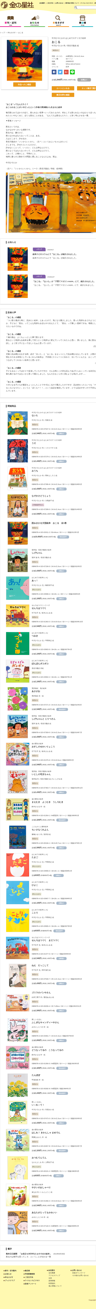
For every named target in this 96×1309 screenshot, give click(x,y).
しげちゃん (37, 553)
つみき (35, 636)
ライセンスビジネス (87, 3)
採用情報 (52, 1281)
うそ (34, 443)
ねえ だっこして (40, 965)
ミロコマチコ (50, 448)
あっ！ (35, 580)
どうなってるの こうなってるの (47, 1050)
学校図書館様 (30, 1274)
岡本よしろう (50, 475)
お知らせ (8, 1274)
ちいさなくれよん (40, 829)
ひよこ (35, 885)
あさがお (36, 691)
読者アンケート (30, 1284)
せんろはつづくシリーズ (41, 605)
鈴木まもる (46, 613)
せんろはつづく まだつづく (45, 940)
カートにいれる (63, 88)
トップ (2, 32)
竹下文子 (35, 613)
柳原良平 (48, 585)
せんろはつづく (39, 608)
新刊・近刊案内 (10, 1271)
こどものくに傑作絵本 (40, 827)
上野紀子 (48, 1162)
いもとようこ (45, 1192)
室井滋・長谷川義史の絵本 (41, 550)
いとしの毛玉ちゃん (41, 774)
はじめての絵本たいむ (40, 577)
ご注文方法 (50, 3)
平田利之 (48, 640)
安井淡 (46, 834)
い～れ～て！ (38, 1105)
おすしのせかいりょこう (43, 746)
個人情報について (55, 1286)
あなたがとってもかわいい (44, 1212)
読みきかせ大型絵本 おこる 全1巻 (49, 523)
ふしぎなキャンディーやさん (45, 1022)
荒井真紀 (35, 696)
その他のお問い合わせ (80, 1275)
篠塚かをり (36, 834)
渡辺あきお (48, 997)
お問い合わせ (59, 3)
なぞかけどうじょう (41, 496)
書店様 (27, 1271)
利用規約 (52, 1283)
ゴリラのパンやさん (41, 992)
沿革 (50, 1278)
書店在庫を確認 (63, 95)
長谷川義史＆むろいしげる (50, 779)
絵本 (67, 67)
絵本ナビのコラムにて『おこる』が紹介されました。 (55, 254)
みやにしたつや (37, 1027)
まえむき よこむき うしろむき (47, 802)
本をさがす (11, 32)
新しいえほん (37, 1019)
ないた (35, 415)
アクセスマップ (54, 1275)
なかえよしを (37, 1162)
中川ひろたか (57, 46)
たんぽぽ (36, 1075)
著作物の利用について (72, 3)
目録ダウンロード (78, 1273)
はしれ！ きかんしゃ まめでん (46, 1132)
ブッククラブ (10, 1280)
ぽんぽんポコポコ (40, 663)
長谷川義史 (72, 46)
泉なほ (34, 1192)
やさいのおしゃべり (41, 1187)
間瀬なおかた (37, 1137)
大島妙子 (48, 500)
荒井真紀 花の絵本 (39, 688)
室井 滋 (34, 557)
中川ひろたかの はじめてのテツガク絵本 (69, 38)
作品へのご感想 (24, 84)
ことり (35, 913)
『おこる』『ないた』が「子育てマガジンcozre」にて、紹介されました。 (64, 281)
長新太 (47, 420)
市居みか (48, 1109)
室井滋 (34, 779)
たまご (35, 857)
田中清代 (45, 970)
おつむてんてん (39, 1158)
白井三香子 (36, 997)
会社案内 (51, 1270)
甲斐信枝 (35, 1080)
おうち (35, 471)
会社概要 (42, 3)
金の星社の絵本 (37, 744)
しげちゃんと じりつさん (43, 719)
